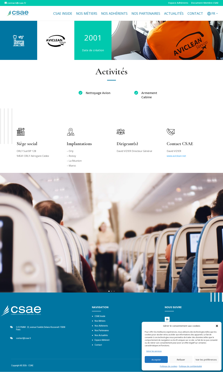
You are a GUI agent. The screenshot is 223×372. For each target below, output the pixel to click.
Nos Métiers (100, 321)
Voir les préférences (206, 359)
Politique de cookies (168, 366)
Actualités (174, 14)
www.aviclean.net (176, 156)
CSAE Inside (62, 14)
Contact (195, 14)
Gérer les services (154, 351)
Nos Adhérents (114, 14)
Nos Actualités (101, 335)
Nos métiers (86, 14)
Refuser (181, 359)
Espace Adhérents (178, 3)
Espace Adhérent (102, 340)
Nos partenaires (146, 14)
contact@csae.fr (23, 338)
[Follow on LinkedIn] (167, 319)
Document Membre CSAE (204, 3)
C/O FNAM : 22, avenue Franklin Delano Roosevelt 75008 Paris (40, 328)
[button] (216, 325)
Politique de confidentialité (190, 366)
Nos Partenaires (102, 330)
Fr (213, 14)
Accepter (156, 359)
